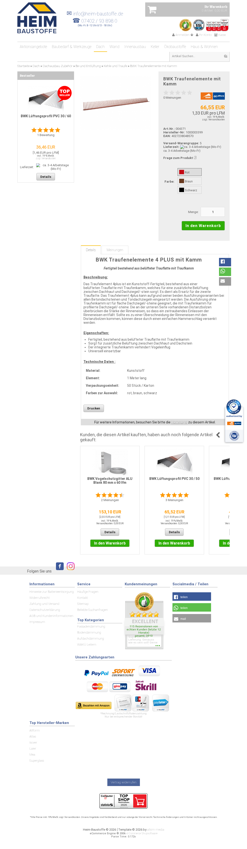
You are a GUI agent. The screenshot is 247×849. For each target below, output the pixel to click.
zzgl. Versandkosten (213, 119)
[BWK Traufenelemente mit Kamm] (115, 103)
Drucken (93, 408)
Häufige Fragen (87, 592)
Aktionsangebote (33, 46)
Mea (32, 754)
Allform (34, 730)
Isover (33, 742)
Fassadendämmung (91, 626)
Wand (114, 46)
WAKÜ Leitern (86, 644)
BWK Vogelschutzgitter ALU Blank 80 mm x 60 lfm (109, 480)
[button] (225, 262)
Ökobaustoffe (175, 46)
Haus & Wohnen (204, 46)
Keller (155, 46)
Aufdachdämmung (90, 638)
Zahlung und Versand (44, 604)
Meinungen (115, 250)
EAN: (167, 136)
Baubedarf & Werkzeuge (71, 46)
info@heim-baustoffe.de (95, 14)
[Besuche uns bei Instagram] (69, 571)
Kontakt (82, 598)
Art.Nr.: (169, 129)
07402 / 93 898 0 (99, 21)
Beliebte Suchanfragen (92, 610)
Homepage (179, 422)
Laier (32, 748)
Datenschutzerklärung (44, 610)
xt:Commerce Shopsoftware (142, 833)
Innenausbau (135, 46)
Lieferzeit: (171, 147)
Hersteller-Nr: (174, 132)
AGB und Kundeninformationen (51, 616)
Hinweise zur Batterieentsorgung (51, 592)
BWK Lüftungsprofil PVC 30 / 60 (46, 116)
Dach (100, 46)
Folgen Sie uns (39, 571)
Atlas (32, 736)
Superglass (36, 760)
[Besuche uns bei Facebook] (59, 571)
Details (91, 250)
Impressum (37, 622)
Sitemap (83, 604)
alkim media (155, 829)
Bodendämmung (89, 632)
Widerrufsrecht (39, 598)
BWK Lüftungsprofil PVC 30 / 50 (174, 479)
